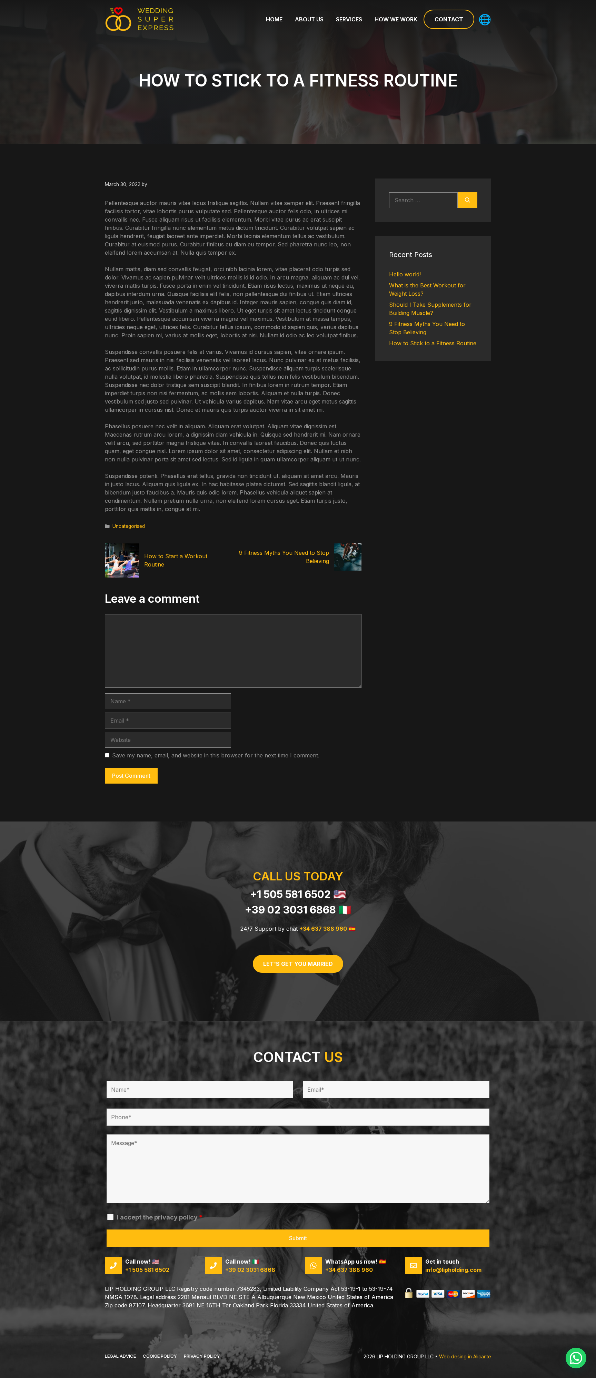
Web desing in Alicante (465, 1356)
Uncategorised (128, 526)
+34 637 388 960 (323, 928)
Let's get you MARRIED (298, 963)
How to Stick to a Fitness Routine (432, 343)
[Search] (467, 200)
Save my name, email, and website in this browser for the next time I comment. (215, 755)
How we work (396, 19)
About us (309, 19)
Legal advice (120, 1356)
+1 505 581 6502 (290, 894)
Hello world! (405, 274)
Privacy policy (202, 1356)
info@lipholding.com (453, 1269)
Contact (449, 19)
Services (349, 19)
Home (274, 19)
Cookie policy (160, 1356)
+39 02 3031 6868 (290, 910)
